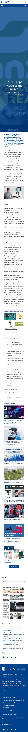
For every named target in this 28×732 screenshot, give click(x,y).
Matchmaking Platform (9, 705)
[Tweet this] (9, 392)
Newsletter (6, 707)
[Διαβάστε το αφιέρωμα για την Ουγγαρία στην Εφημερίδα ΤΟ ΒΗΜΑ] (13, 619)
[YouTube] (15, 657)
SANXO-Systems (9, 150)
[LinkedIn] (12, 657)
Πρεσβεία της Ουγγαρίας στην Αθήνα (12, 703)
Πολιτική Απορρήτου (8, 710)
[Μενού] (2, 5)
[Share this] (5, 392)
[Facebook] (4, 657)
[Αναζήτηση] (26, 5)
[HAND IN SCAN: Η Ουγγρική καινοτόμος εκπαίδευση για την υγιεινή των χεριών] (14, 492)
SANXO (16, 389)
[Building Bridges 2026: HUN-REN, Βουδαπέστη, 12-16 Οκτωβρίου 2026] (14, 454)
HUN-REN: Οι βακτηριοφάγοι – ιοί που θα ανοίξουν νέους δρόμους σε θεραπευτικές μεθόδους (13, 443)
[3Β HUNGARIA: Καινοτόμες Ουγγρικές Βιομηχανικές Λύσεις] (14, 511)
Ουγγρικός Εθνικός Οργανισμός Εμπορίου (13, 700)
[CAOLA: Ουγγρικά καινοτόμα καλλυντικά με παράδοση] (14, 552)
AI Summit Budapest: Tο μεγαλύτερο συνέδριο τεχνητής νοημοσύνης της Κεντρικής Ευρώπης (13, 422)
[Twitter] (8, 657)
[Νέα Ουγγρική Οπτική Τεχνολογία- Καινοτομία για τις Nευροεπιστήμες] (14, 473)
